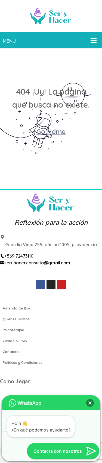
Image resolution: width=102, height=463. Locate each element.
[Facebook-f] (40, 284)
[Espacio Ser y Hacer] (51, 15)
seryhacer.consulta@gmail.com (37, 262)
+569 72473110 (18, 256)
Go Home (51, 131)
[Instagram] (51, 284)
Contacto (11, 351)
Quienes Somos (16, 319)
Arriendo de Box (16, 308)
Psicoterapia (13, 330)
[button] (90, 403)
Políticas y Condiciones (22, 362)
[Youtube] (61, 284)
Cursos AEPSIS (15, 341)
